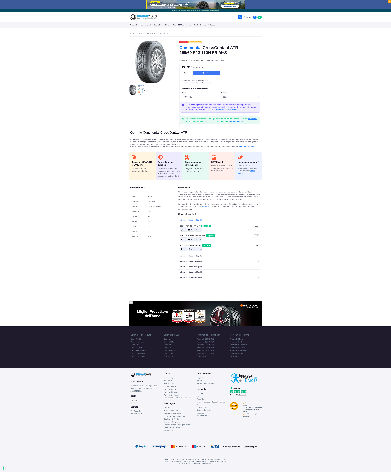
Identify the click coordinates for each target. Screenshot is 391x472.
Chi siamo (200, 393)
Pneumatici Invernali (171, 392)
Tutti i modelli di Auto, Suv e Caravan (177, 398)
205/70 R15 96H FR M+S (194, 226)
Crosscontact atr (163, 33)
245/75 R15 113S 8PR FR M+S (197, 236)
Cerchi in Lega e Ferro (169, 25)
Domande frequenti (204, 410)
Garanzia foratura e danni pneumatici (177, 425)
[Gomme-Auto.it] (143, 17)
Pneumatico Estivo (195, 42)
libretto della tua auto (235, 121)
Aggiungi (207, 73)
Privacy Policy (169, 430)
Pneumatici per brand (239, 335)
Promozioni (201, 399)
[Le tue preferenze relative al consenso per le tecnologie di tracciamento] (3, 468)
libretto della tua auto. (246, 147)
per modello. (252, 119)
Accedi (199, 381)
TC (211, 463)
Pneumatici (134, 25)
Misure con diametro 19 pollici (191, 272)
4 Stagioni (156, 25)
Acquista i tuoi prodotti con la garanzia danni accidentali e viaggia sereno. (195, 10)
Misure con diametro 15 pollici (191, 220)
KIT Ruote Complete (185, 25)
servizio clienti (206, 206)
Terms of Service (213, 461)
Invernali (148, 25)
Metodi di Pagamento (171, 410)
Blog (198, 396)
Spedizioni (167, 408)
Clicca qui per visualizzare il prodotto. (224, 109)
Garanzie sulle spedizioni (173, 422)
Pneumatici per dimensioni (208, 335)
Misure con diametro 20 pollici (191, 277)
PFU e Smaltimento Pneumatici (175, 416)
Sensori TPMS (202, 407)
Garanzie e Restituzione (172, 413)
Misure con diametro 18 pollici (191, 267)
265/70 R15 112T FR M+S (195, 245)
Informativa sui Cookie (172, 427)
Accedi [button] (248, 17)
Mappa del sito (202, 413)
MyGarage (211, 25)
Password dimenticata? (205, 383)
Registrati (200, 378)
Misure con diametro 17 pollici (191, 261)
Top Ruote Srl (195, 463)
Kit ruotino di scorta (170, 386)
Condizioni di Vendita (171, 419)
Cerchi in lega (169, 378)
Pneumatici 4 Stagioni (172, 395)
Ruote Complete (169, 383)
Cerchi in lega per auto (141, 335)
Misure (184, 93)
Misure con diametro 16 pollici (191, 256)
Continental (151, 33)
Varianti (224, 93)
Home (132, 33)
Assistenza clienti (203, 416)
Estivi (141, 25)
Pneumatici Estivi (170, 389)
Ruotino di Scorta (200, 25)
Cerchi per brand (171, 335)
